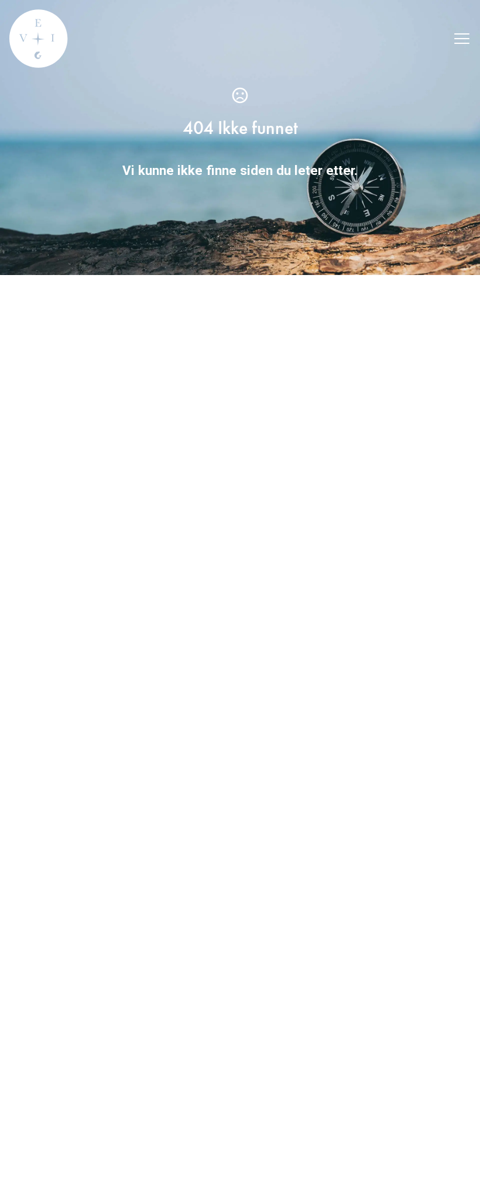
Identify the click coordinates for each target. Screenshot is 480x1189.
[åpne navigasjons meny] (462, 38)
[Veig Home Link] (38, 38)
